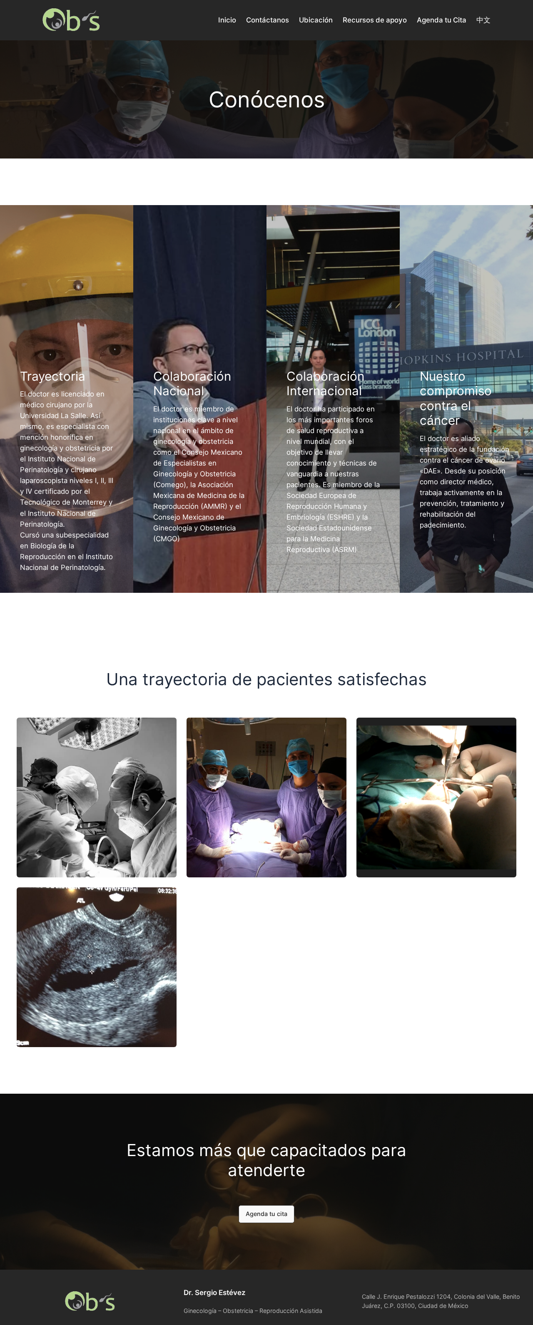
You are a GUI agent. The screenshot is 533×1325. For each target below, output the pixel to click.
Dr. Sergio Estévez (215, 1292)
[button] (266, 1214)
